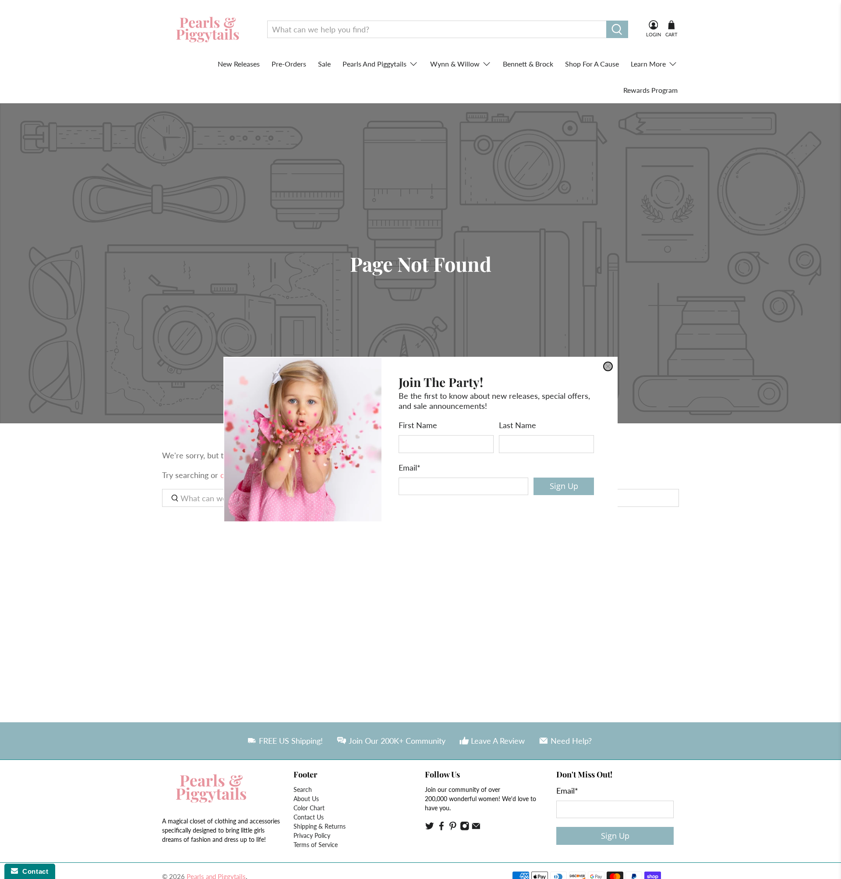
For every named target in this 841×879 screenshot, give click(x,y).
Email (409, 467)
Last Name (517, 425)
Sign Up (564, 486)
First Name (418, 425)
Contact (33, 871)
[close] (608, 366)
